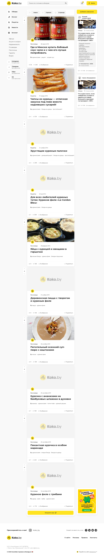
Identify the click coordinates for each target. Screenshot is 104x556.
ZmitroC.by (93, 552)
